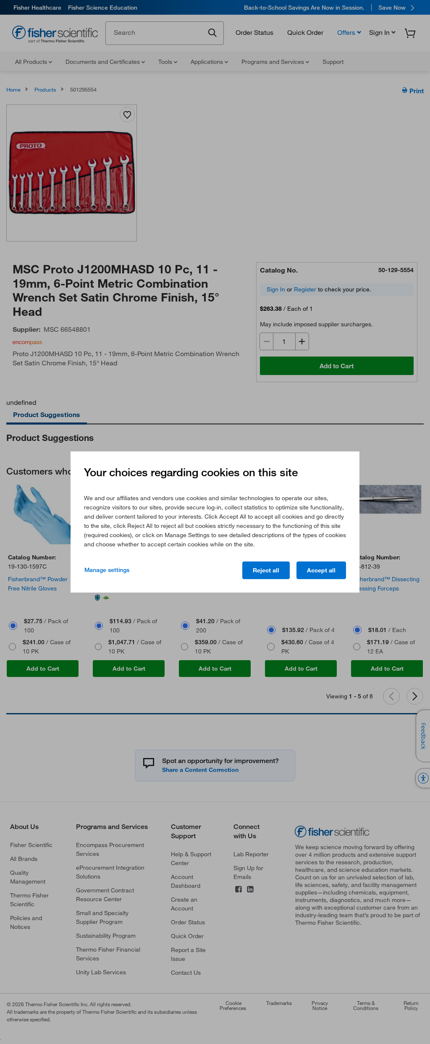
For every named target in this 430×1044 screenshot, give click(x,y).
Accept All (321, 570)
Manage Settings (106, 570)
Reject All (266, 570)
